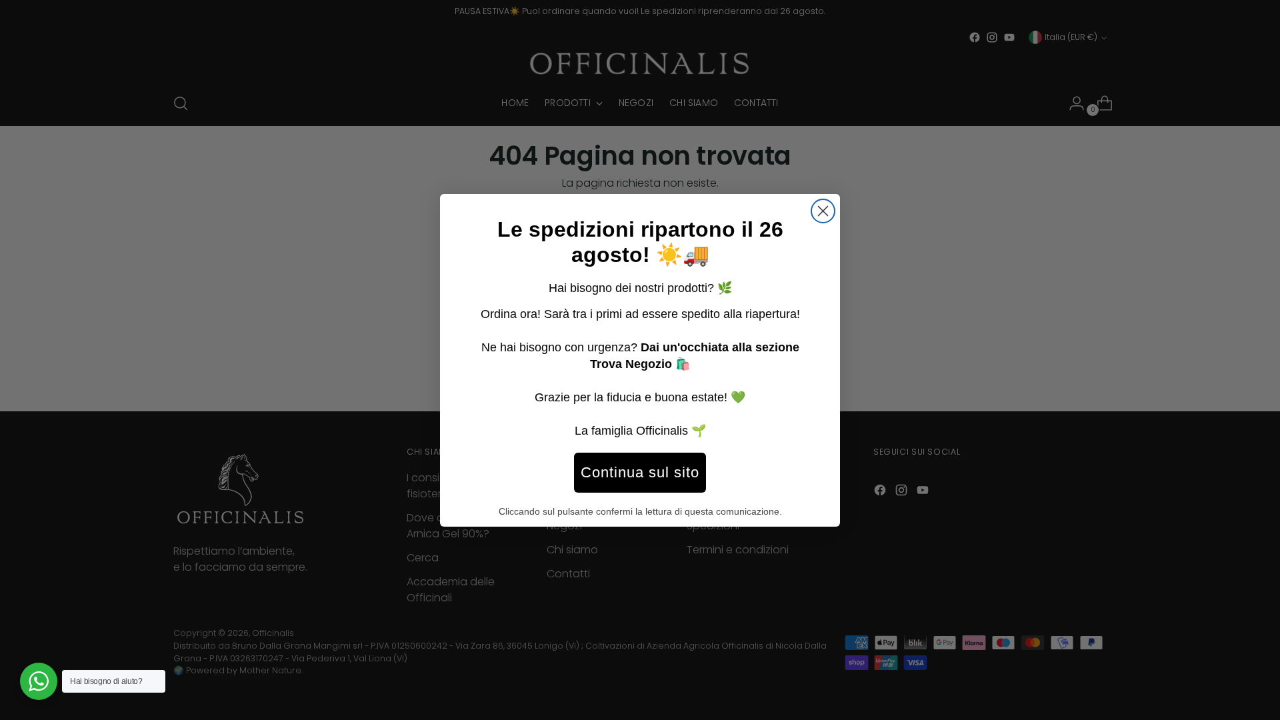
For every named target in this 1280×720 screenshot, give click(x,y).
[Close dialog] (823, 211)
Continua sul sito (640, 472)
